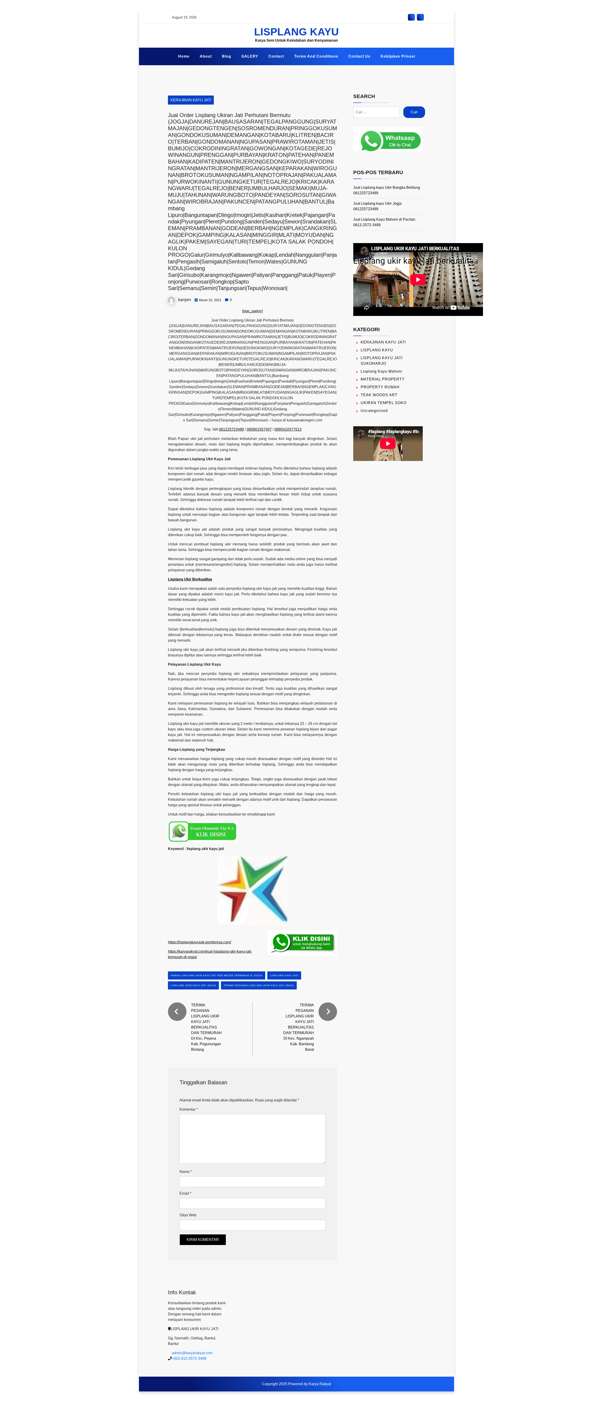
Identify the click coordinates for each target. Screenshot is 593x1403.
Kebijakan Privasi (398, 56)
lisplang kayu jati (284, 975)
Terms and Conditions (316, 56)
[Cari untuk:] (376, 112)
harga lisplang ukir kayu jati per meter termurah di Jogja (216, 975)
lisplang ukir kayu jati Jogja (193, 985)
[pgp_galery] (252, 311)
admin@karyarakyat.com (192, 1353)
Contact (276, 56)
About (206, 56)
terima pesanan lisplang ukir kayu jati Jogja (259, 985)
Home (183, 56)
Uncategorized (374, 411)
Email (185, 1193)
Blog (226, 56)
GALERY (249, 56)
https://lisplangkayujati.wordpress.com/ (199, 942)
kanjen (184, 299)
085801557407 (259, 429)
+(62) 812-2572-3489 (189, 1358)
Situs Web (188, 1215)
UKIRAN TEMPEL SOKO (384, 403)
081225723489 (231, 429)
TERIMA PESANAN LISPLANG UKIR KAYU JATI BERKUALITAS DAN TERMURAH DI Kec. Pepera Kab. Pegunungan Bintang (206, 1027)
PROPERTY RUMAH (380, 387)
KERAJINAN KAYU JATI (190, 100)
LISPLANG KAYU (296, 32)
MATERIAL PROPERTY (383, 379)
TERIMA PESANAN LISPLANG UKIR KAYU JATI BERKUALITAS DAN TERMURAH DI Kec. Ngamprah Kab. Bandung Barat (298, 1027)
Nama (186, 1172)
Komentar (189, 1109)
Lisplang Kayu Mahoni (381, 371)
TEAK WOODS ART (379, 395)
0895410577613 (288, 429)
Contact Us (359, 56)
